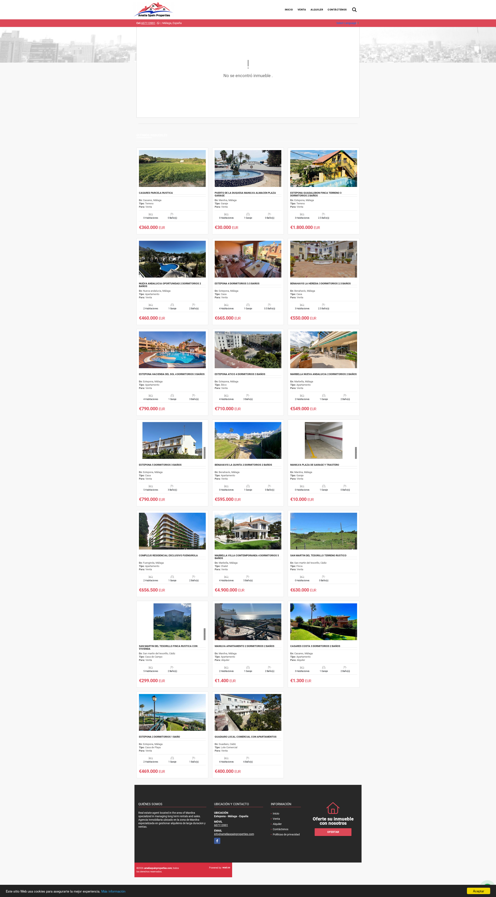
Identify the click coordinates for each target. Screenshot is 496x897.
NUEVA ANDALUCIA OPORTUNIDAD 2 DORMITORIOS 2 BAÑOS (170, 285)
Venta (302, 9)
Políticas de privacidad (286, 834)
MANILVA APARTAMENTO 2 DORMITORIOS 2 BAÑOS (244, 646)
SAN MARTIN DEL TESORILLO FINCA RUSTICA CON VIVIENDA (168, 647)
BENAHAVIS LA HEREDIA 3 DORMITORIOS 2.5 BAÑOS (320, 283)
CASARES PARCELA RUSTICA (156, 193)
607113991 (148, 23)
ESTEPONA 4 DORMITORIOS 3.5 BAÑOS (237, 283)
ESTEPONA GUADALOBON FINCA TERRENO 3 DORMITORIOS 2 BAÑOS (315, 194)
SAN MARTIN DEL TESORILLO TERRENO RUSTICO (318, 555)
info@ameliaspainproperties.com (234, 834)
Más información (113, 891)
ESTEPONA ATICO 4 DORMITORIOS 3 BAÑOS (240, 374)
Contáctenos (337, 9)
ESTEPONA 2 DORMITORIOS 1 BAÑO (159, 736)
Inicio (289, 9)
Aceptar (478, 890)
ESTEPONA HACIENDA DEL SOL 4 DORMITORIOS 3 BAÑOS (172, 374)
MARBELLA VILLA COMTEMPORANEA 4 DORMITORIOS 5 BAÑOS (247, 557)
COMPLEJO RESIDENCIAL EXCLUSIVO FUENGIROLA (168, 555)
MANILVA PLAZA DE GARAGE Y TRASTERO (314, 465)
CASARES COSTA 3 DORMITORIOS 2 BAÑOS (315, 646)
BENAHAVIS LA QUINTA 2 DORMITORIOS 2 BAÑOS (243, 465)
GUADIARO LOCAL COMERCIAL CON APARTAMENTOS (245, 736)
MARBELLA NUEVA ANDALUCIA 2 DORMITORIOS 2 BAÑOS (323, 374)
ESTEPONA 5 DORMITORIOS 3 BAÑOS (160, 465)
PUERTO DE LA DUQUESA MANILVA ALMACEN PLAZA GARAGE (245, 194)
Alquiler (317, 9)
